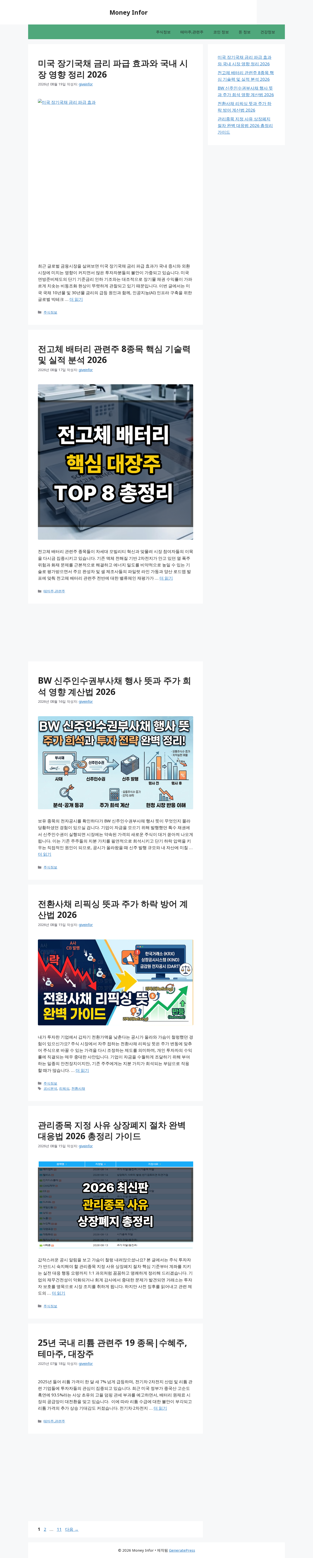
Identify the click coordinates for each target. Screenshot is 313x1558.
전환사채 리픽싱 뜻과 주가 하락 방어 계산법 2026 (113, 909)
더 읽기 (76, 299)
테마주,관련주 (191, 31)
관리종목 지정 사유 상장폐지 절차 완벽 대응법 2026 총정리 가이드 (112, 1130)
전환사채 (78, 1088)
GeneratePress (182, 1550)
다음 (71, 1529)
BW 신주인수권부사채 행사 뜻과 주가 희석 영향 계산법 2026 (114, 686)
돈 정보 (245, 31)
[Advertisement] (22, 111)
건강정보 (267, 31)
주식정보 (163, 31)
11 (59, 1529)
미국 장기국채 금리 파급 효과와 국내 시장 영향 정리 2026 (113, 68)
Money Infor (128, 12)
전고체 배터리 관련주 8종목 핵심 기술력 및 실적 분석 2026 (114, 354)
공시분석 (50, 1088)
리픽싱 (64, 1088)
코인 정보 (221, 31)
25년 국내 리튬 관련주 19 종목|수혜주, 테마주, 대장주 (112, 1348)
